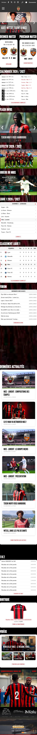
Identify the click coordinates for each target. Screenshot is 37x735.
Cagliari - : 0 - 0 (26, 85)
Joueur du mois (8, 172)
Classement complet (18, 280)
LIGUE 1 (18, 236)
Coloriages (26, 716)
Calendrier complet (18, 102)
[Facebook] (8, 2)
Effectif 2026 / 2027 (10, 146)
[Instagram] (14, 2)
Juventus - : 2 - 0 (26, 82)
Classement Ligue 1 (10, 244)
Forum (3, 287)
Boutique (4, 2)
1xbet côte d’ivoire (11, 719)
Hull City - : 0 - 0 (26, 88)
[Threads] (18, 2)
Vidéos (3, 632)
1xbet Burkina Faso (24, 719)
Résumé (8, 64)
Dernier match (8, 37)
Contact (24, 730)
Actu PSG (17, 716)
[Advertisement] (18, 346)
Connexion (32, 2)
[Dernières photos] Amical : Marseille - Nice (11, 671)
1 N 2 (2, 557)
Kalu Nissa (30, 711)
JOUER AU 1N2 (18, 593)
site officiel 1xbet (18, 722)
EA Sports (6, 711)
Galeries (34, 671)
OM (11, 716)
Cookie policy (18, 730)
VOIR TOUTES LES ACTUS (18, 540)
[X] (11, 2)
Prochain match (28, 37)
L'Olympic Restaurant (18, 711)
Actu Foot (5, 716)
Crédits (13, 730)
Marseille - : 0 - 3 (26, 79)
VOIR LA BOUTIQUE (18, 624)
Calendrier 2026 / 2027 (12, 71)
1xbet (32, 716)
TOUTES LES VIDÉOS (18, 664)
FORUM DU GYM (18, 322)
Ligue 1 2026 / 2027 (10, 199)
